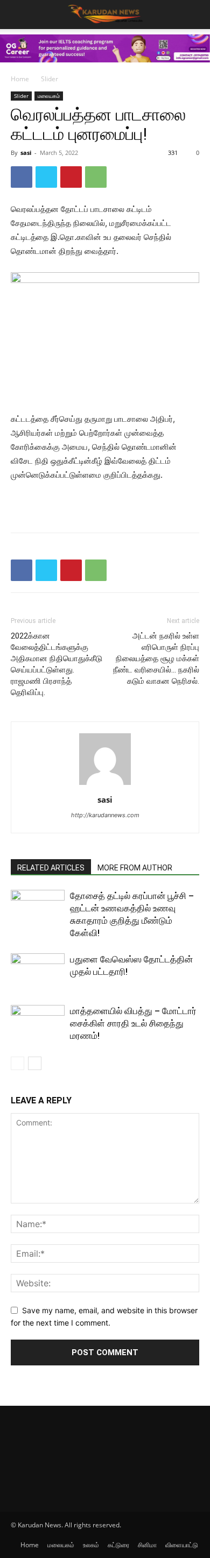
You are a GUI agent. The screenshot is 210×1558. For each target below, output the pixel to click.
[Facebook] (21, 177)
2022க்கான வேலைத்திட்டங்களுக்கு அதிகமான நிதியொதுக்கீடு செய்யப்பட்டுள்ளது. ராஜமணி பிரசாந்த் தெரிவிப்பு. (56, 664)
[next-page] (34, 1063)
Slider (49, 78)
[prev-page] (17, 1063)
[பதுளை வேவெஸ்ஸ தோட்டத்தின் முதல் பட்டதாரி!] (38, 971)
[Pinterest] (71, 177)
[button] (195, 14)
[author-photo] (105, 784)
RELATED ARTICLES (51, 867)
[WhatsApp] (96, 177)
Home (20, 78)
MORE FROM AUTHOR (134, 867)
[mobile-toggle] (18, 14)
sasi (25, 152)
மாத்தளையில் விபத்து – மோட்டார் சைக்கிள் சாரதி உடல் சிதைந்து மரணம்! (133, 1023)
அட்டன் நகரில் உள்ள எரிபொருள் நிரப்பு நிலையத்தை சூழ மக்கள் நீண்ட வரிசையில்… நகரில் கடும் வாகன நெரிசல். (156, 658)
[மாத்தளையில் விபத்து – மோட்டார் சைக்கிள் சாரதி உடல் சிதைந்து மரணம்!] (38, 1023)
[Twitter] (46, 177)
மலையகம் (49, 96)
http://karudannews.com (105, 815)
